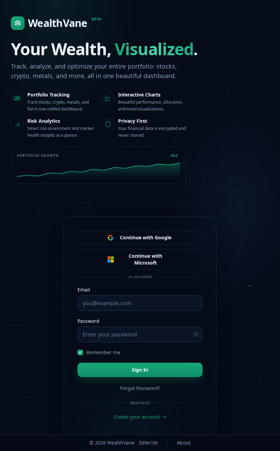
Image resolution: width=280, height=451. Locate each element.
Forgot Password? (140, 388)
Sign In (140, 369)
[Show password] (195, 334)
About (184, 442)
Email (84, 289)
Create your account (137, 417)
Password (88, 321)
